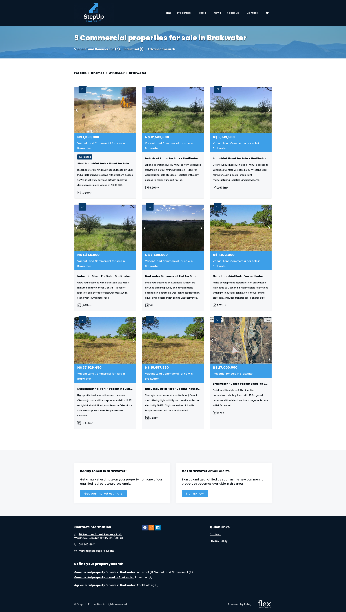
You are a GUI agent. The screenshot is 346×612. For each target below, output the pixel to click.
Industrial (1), (134, 49)
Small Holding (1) (147, 585)
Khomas (97, 73)
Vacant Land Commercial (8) (173, 572)
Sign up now (195, 493)
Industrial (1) (144, 572)
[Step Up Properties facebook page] (145, 528)
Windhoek (117, 73)
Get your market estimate (103, 493)
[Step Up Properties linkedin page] (158, 528)
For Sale (80, 73)
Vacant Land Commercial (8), (97, 49)
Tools (203, 13)
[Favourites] (267, 13)
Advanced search (161, 49)
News (217, 13)
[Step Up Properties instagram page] (151, 528)
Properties (184, 13)
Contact (252, 13)
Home (167, 13)
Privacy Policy (218, 541)
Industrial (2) (143, 577)
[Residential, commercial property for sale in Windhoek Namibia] (94, 13)
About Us (233, 13)
